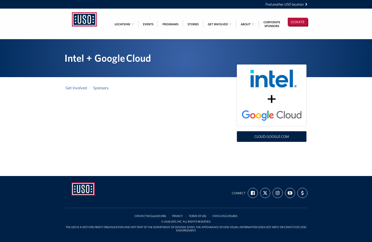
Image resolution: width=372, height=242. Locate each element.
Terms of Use (197, 216)
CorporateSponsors (271, 24)
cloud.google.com (271, 136)
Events (148, 24)
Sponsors (101, 87)
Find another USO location (284, 4)
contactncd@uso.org (150, 216)
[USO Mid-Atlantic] (85, 12)
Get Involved (218, 24)
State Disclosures (225, 216)
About (246, 24)
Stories (193, 24)
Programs (170, 24)
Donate (297, 22)
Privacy (177, 216)
